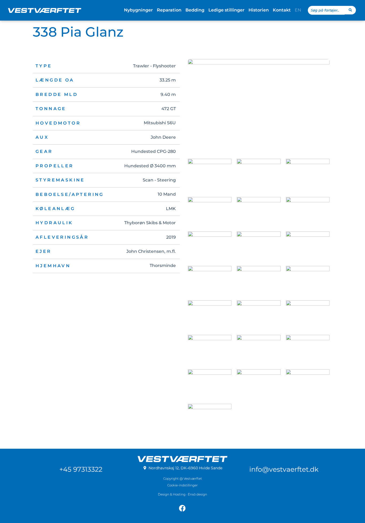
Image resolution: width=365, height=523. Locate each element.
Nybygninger (138, 10)
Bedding (194, 10)
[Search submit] (350, 10)
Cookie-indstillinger (182, 485)
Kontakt (282, 10)
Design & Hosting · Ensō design (182, 494)
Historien (258, 10)
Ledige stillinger (226, 10)
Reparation (169, 10)
